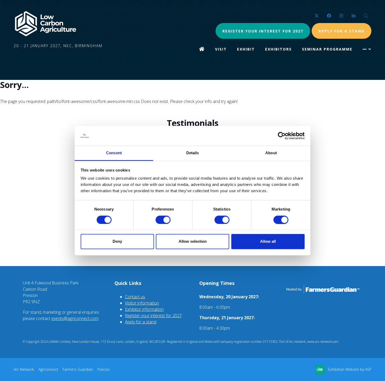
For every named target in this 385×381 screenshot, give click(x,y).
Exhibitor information (144, 309)
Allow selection (193, 241)
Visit (221, 49)
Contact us (135, 297)
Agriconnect (48, 369)
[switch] (163, 220)
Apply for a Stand (341, 31)
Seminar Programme (327, 49)
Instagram (341, 15)
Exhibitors (278, 49)
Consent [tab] (114, 153)
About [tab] (271, 153)
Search (365, 15)
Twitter (316, 15)
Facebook (328, 15)
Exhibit (246, 49)
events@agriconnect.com (74, 318)
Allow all (268, 241)
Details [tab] (192, 153)
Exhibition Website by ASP (349, 369)
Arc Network (24, 369)
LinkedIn (353, 15)
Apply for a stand (140, 322)
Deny (117, 241)
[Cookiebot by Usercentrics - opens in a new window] (282, 136)
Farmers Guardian (78, 369)
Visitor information (142, 303)
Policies (103, 369)
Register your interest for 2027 (262, 31)
